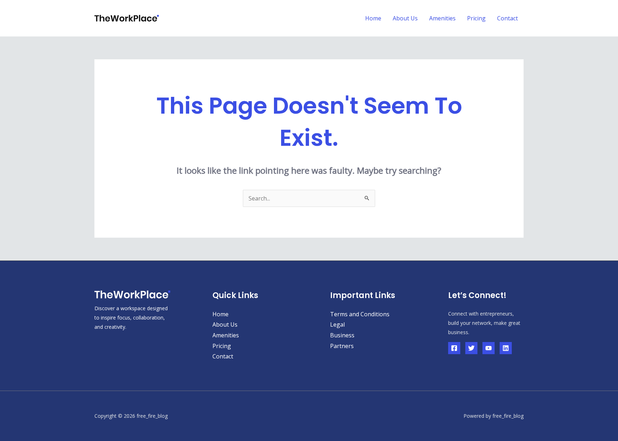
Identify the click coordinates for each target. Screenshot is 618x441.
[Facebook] (454, 348)
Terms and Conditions (359, 314)
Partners (342, 346)
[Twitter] (471, 348)
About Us (405, 18)
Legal (337, 324)
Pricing (476, 18)
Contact (507, 18)
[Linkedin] (506, 348)
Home (373, 18)
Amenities (442, 18)
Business (342, 335)
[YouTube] (488, 348)
